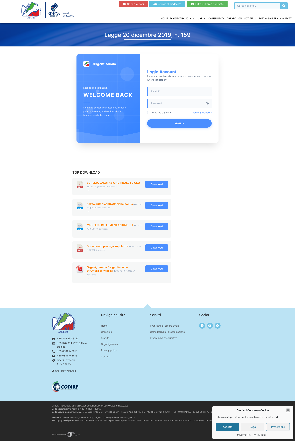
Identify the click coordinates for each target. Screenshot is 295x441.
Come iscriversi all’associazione (167, 331)
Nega (252, 427)
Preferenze (278, 427)
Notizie (248, 18)
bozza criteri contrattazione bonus (110, 204)
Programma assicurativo (163, 337)
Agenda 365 (234, 18)
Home (164, 18)
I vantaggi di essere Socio (164, 325)
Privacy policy (244, 434)
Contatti (286, 18)
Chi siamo (106, 331)
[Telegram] (218, 326)
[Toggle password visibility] (207, 103)
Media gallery (268, 18)
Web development (59, 434)
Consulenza (216, 18)
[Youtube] (210, 326)
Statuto (105, 337)
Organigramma (109, 344)
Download (157, 184)
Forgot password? (202, 112)
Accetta (227, 427)
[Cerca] (283, 6)
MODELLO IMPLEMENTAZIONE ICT (110, 225)
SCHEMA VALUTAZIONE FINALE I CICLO (113, 182)
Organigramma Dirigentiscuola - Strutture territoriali (108, 268)
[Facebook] (202, 326)
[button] (288, 410)
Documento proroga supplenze (108, 246)
